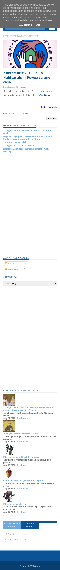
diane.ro (37, 566)
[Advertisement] (27, 204)
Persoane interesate (30, 525)
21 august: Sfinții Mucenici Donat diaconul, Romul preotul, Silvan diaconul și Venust (28, 409)
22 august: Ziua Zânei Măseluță (18, 145)
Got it (39, 25)
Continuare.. (46, 95)
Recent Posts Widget (9, 516)
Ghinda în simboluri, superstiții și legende (23, 480)
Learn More (25, 25)
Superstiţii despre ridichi (15, 142)
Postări (10, 263)
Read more (22, 418)
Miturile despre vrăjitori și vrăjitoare (21, 457)
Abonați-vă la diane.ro (12, 525)
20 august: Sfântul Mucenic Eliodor (20, 434)
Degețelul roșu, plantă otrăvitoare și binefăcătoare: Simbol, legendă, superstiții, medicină (27, 137)
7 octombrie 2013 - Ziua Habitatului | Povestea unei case (27, 77)
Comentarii (12, 269)
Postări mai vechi (49, 107)
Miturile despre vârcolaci (15, 504)
